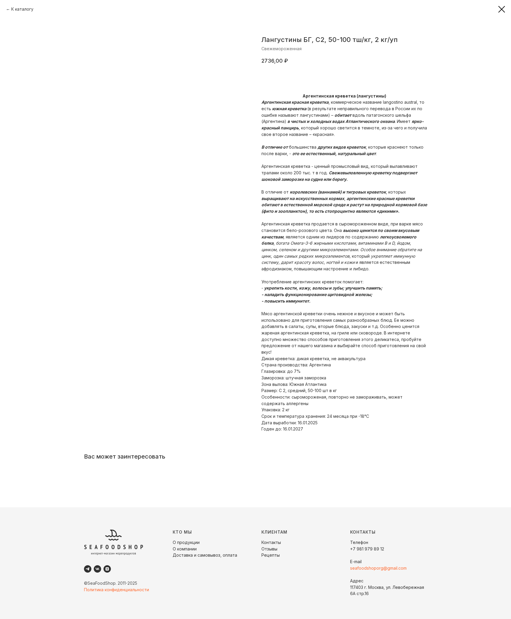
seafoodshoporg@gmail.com (378, 568)
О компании (185, 548)
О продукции (186, 542)
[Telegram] (87, 569)
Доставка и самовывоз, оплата (205, 555)
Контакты (271, 542)
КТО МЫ (182, 531)
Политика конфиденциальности (116, 589)
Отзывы (269, 548)
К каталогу (22, 9)
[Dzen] (107, 569)
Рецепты (270, 555)
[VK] (97, 569)
